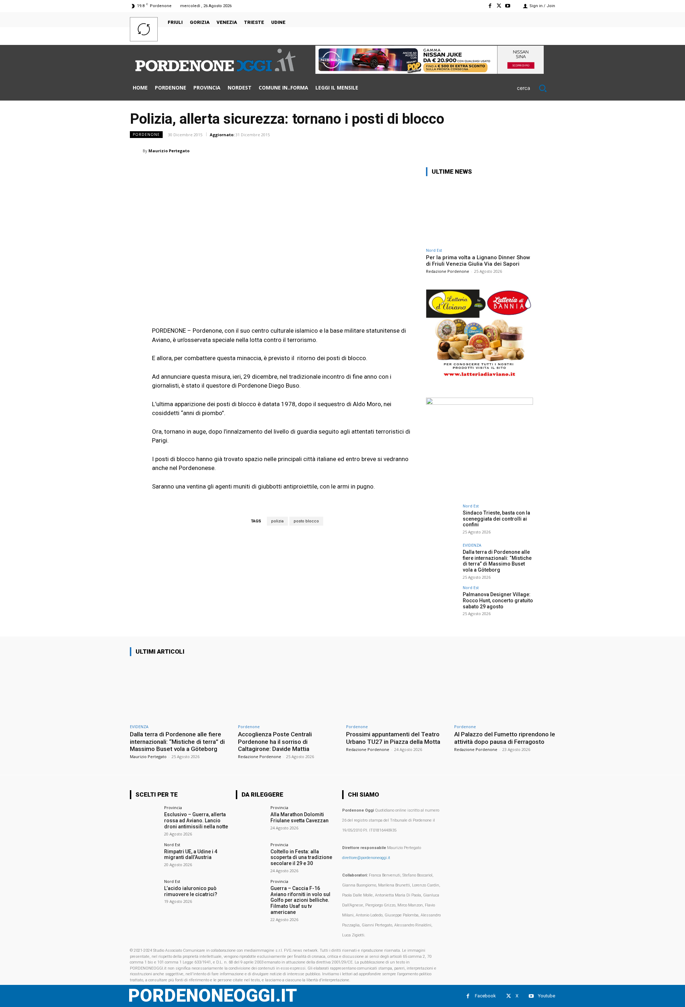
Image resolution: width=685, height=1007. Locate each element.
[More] (547, 150)
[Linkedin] (482, 150)
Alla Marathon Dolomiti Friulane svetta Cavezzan (299, 817)
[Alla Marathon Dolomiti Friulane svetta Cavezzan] (250, 820)
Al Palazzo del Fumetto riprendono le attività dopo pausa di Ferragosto (504, 738)
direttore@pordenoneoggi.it (366, 857)
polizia (277, 521)
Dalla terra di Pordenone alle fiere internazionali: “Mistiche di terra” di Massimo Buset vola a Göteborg (497, 561)
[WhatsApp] (465, 150)
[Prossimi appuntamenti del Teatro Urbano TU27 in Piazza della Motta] (396, 691)
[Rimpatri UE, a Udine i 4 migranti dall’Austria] (144, 857)
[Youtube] (507, 5)
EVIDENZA (472, 545)
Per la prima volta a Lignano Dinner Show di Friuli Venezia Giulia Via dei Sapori (478, 260)
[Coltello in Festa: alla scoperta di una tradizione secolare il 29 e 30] (250, 857)
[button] (536, 88)
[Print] (514, 150)
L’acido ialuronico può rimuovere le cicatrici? (190, 891)
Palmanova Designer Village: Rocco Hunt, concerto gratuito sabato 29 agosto (498, 600)
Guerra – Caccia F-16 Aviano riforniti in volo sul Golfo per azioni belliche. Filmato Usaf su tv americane (300, 900)
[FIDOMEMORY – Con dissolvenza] (479, 402)
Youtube (546, 995)
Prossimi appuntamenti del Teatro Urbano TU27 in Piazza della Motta (393, 738)
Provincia (173, 807)
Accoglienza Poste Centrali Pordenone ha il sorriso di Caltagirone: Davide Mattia (275, 741)
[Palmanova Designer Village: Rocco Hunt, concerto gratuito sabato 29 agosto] (442, 602)
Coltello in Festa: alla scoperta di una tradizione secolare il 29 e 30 (301, 858)
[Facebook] (489, 5)
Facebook (485, 995)
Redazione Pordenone (447, 271)
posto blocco (306, 521)
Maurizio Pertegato (168, 150)
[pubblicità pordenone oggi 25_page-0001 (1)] (479, 376)
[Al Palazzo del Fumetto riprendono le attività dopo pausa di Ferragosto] (504, 691)
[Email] (498, 150)
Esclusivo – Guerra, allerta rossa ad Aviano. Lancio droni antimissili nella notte (196, 820)
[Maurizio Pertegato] (136, 150)
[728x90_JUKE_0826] (429, 71)
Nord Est (434, 250)
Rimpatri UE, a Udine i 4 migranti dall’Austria (190, 854)
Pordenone (146, 134)
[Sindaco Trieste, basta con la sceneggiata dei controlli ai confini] (442, 520)
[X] (498, 5)
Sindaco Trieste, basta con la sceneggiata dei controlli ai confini (496, 519)
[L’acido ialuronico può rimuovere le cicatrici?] (144, 894)
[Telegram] (531, 150)
